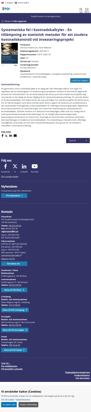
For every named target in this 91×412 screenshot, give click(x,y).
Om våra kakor (7, 399)
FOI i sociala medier (9, 176)
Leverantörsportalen (11, 255)
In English (9, 3)
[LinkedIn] (10, 136)
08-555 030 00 (15, 225)
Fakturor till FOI (8, 258)
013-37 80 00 (14, 305)
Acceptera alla (9, 404)
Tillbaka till (15, 21)
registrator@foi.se (9, 231)
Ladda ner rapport (80, 80)
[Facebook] (2, 136)
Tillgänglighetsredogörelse (77, 372)
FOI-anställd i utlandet (12, 369)
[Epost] (15, 136)
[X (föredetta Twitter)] (6, 136)
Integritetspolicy (23, 399)
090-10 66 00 (14, 345)
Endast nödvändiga (28, 404)
